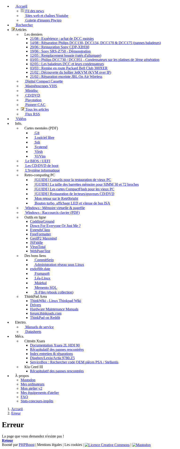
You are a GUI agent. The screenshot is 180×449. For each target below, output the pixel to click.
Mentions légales (49, 445)
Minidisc (31, 91)
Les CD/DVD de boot (41, 166)
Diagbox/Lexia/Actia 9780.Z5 (52, 358)
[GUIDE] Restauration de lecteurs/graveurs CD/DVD (74, 194)
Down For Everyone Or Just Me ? (55, 226)
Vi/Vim (39, 156)
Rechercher (24, 25)
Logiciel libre (44, 138)
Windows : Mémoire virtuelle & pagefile (54, 208)
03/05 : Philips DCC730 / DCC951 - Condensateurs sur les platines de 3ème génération (94, 60)
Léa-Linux (42, 278)
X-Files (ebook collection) (53, 292)
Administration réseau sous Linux (59, 265)
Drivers (35, 305)
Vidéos (20, 119)
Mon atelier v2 (31, 388)
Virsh (38, 152)
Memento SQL (45, 288)
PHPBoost (26, 445)
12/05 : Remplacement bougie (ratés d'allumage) (65, 55)
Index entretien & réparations (51, 354)
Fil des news (34, 11)
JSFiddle (36, 243)
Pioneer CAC (34, 105)
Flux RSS (32, 114)
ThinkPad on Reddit (45, 318)
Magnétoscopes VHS (40, 86)
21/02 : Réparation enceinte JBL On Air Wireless (66, 77)
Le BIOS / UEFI (37, 161)
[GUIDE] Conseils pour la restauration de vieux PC (72, 180)
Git (36, 133)
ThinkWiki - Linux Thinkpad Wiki (55, 301)
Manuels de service (39, 327)
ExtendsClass (40, 230)
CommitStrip (44, 260)
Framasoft (41, 273)
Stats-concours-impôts (37, 401)
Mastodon (28, 380)
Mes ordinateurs (32, 384)
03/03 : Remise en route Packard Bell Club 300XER (69, 68)
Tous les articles (36, 109)
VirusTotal (37, 247)
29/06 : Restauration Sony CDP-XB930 (59, 47)
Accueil (21, 6)
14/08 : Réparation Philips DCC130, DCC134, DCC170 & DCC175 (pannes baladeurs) (95, 43)
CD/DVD (32, 95)
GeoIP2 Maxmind (43, 238)
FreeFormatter (40, 234)
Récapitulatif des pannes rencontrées (57, 349)
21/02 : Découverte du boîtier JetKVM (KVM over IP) (70, 72)
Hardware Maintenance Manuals (54, 309)
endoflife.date (40, 269)
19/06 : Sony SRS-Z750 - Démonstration (60, 51)
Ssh (37, 142)
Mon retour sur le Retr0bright (56, 198)
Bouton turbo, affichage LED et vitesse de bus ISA (72, 203)
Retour (7, 440)
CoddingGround (42, 221)
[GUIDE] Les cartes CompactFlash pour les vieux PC (74, 189)
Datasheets (32, 332)
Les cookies (73, 445)
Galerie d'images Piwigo (42, 20)
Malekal (40, 283)
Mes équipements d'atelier (40, 393)
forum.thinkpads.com (45, 313)
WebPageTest (40, 251)
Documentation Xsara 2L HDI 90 (55, 345)
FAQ (24, 397)
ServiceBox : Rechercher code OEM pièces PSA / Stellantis (74, 362)
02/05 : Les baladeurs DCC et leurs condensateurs (67, 64)
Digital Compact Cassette (43, 81)
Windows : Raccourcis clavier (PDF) (52, 213)
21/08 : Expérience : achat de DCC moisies (62, 39)
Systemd (40, 147)
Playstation (32, 100)
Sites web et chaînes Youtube (46, 16)
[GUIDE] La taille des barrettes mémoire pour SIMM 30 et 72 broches (86, 184)
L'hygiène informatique (42, 170)
